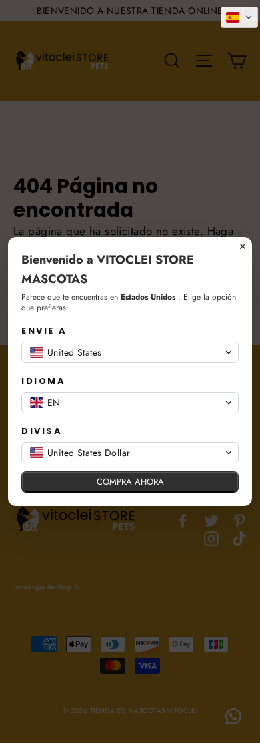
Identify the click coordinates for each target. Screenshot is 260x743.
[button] (239, 17)
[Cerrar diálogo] (242, 246)
